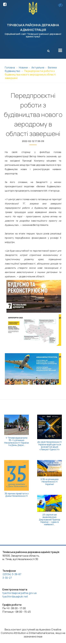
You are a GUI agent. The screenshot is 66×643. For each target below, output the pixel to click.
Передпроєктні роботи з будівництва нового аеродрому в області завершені (30, 74)
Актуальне (37, 67)
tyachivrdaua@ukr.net (15, 596)
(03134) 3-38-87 (11, 574)
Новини (23, 67)
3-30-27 (7, 577)
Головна (10, 67)
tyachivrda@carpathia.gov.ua (19, 593)
